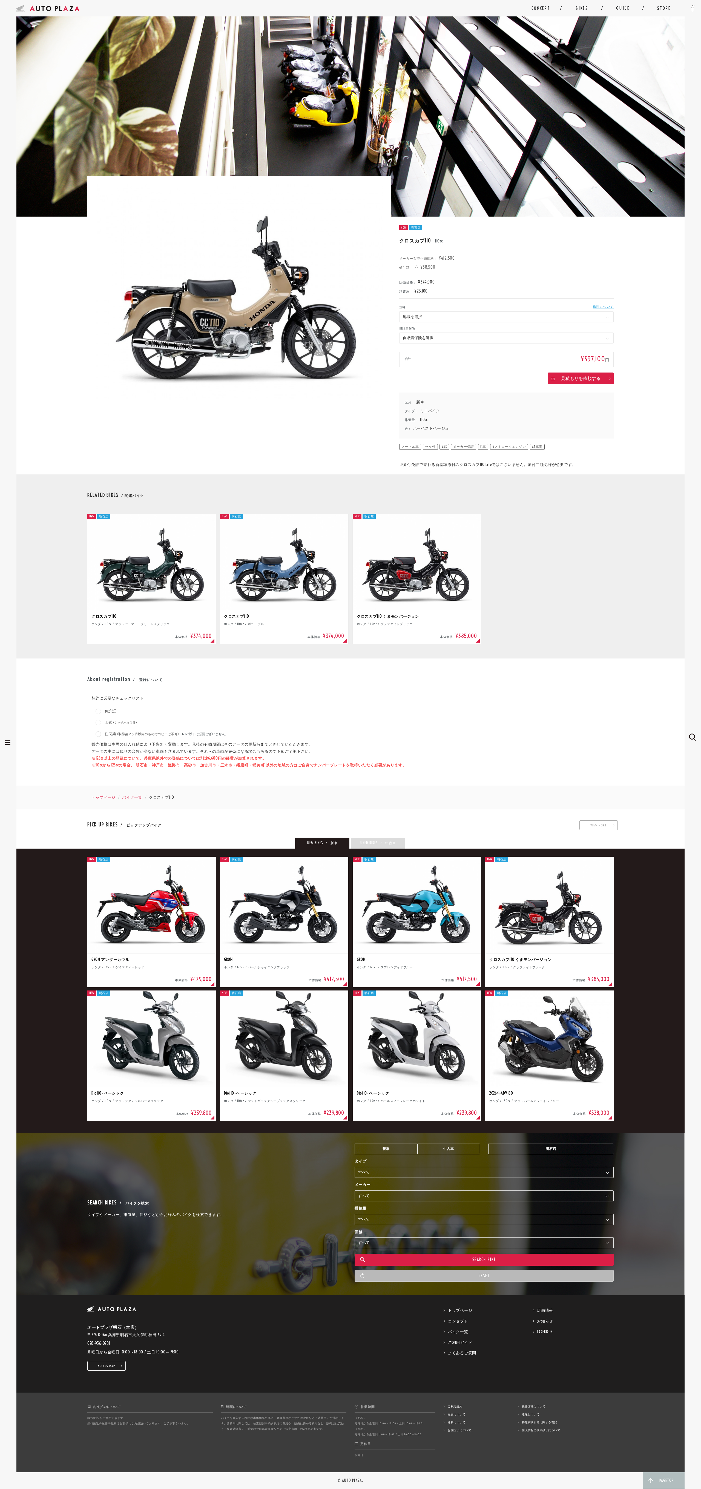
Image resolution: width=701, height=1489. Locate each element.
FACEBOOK (545, 1331)
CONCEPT (541, 8)
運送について (530, 1414)
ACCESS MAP (107, 1366)
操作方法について (533, 1406)
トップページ (103, 797)
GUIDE (623, 8)
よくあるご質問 (462, 1352)
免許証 (110, 711)
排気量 (361, 1208)
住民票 (166, 733)
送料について (603, 307)
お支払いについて (459, 1430)
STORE (664, 8)
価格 (359, 1231)
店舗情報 (545, 1310)
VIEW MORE (598, 825)
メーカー (363, 1184)
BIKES (582, 8)
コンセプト (458, 1321)
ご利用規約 (455, 1406)
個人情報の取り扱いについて (541, 1430)
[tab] (322, 843)
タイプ (361, 1161)
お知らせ (545, 1321)
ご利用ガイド (460, 1342)
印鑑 (120, 722)
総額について (456, 1414)
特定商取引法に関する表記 (539, 1422)
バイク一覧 (132, 797)
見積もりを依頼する (581, 378)
